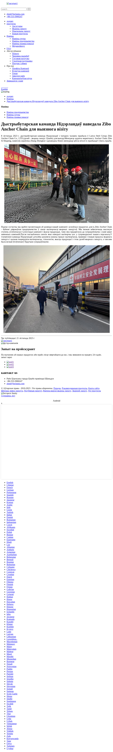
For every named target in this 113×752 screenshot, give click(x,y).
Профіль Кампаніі (20, 68)
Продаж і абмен (19, 63)
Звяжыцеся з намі (15, 81)
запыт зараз (6, 357)
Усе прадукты (94, 391)
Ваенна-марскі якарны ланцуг (57, 391)
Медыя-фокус (18, 46)
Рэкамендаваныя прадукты (74, 388)
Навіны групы (19, 38)
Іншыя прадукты (20, 33)
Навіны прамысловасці (23, 43)
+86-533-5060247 (14, 16)
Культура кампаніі (20, 71)
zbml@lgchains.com (15, 14)
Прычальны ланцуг (21, 31)
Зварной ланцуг (79, 391)
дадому (10, 21)
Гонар (15, 73)
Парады (57, 388)
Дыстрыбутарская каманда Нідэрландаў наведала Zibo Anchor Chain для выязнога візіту (48, 101)
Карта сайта (93, 388)
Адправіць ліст (8, 396)
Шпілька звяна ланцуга (12, 391)
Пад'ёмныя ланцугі (33, 391)
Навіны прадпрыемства (23, 41)
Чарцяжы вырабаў (20, 56)
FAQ (9, 48)
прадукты (11, 24)
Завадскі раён (18, 76)
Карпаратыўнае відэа (22, 78)
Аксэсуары (17, 26)
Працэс (15, 53)
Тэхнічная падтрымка (22, 61)
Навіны (10, 36)
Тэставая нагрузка (20, 58)
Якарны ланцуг (19, 28)
